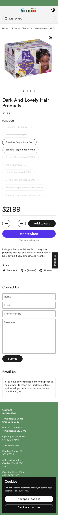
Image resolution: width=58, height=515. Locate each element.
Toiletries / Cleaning (21, 28)
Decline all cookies (29, 507)
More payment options (29, 240)
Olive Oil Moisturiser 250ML (20, 179)
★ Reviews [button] (55, 260)
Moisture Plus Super (16, 134)
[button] (52, 11)
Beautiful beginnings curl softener (23, 195)
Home (5, 28)
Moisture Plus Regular (17, 126)
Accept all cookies (29, 499)
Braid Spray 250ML (16, 164)
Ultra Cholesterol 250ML (18, 172)
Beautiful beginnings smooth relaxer (24, 187)
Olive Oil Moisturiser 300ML (20, 157)
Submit (12, 358)
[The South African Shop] (28, 10)
